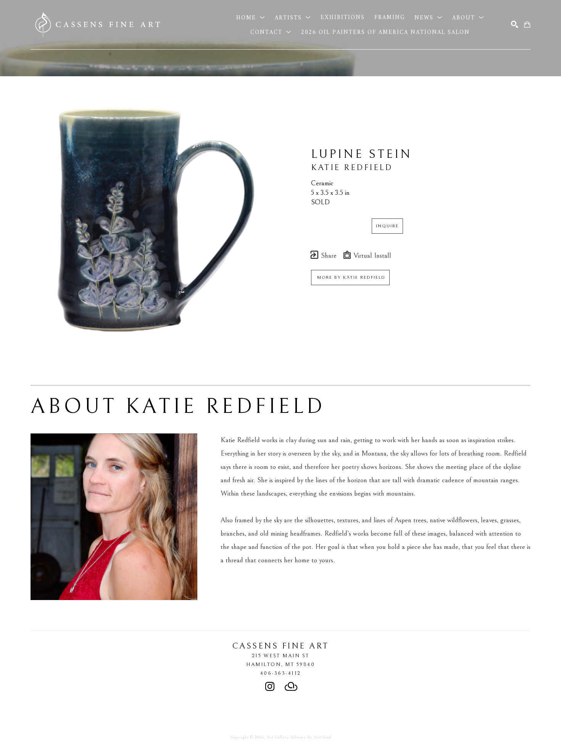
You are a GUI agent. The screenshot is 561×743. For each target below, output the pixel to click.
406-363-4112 (280, 673)
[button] (250, 17)
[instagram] (270, 687)
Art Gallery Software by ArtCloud (299, 737)
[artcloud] (291, 687)
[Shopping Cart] (527, 24)
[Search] (514, 24)
